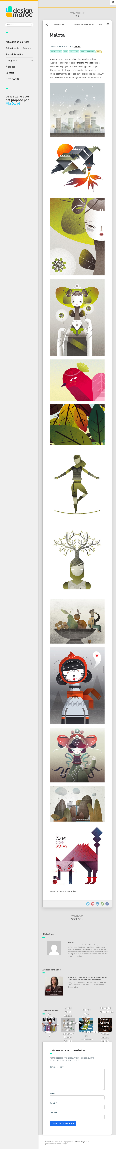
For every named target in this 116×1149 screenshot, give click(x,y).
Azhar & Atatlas (77, 919)
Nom (52, 1093)
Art (98, 52)
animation (56, 52)
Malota (57, 35)
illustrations (87, 52)
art (65, 52)
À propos (10, 66)
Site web (53, 1113)
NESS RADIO (12, 79)
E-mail (53, 1103)
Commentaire (57, 1067)
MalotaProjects (85, 62)
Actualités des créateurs (18, 48)
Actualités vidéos (14, 54)
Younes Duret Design (78, 1142)
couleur (74, 52)
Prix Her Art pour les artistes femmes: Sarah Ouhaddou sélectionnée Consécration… (87, 979)
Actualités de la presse (17, 41)
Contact (10, 72)
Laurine (77, 46)
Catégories (11, 60)
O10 (77, 16)
